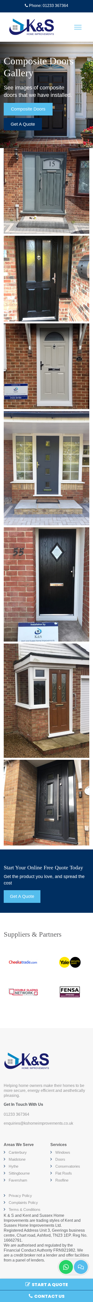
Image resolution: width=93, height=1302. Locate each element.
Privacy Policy (20, 1195)
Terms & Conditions (24, 1209)
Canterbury (18, 1152)
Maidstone (17, 1159)
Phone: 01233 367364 (48, 5)
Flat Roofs (63, 1173)
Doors (60, 1159)
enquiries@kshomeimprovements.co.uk (38, 1123)
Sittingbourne (19, 1173)
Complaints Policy (23, 1202)
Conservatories (67, 1166)
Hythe (13, 1166)
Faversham (18, 1180)
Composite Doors (28, 109)
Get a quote (23, 124)
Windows (62, 1152)
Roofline (61, 1180)
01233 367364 (16, 1114)
